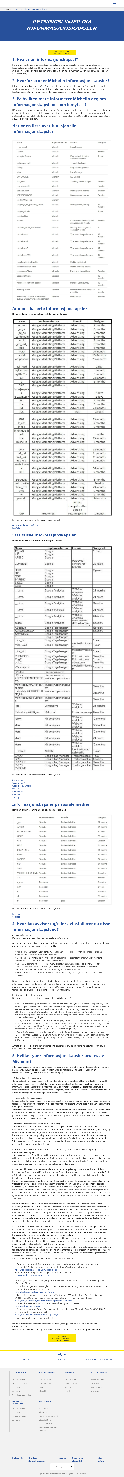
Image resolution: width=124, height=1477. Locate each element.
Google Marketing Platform (25, 525)
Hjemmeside (8, 9)
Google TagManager (21, 785)
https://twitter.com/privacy (27, 1306)
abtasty (15, 797)
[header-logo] (16, 3)
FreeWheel (17, 528)
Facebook (16, 914)
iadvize (15, 788)
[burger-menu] (114, 3)
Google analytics (19, 783)
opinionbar (17, 791)
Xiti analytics (18, 780)
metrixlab (16, 794)
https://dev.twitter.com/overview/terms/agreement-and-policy (44, 1300)
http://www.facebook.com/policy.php (32, 1275)
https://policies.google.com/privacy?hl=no (34, 1292)
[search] (107, 3)
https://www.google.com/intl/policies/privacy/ (36, 1314)
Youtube (16, 916)
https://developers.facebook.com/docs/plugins (36, 1270)
